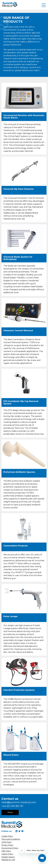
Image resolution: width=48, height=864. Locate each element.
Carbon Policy (7, 854)
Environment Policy (9, 848)
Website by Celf (8, 860)
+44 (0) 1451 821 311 (12, 806)
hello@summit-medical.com (18, 802)
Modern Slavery (8, 857)
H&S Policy (6, 851)
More (10, 812)
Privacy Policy (7, 845)
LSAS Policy (6, 842)
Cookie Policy (7, 836)
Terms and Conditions (10, 839)
